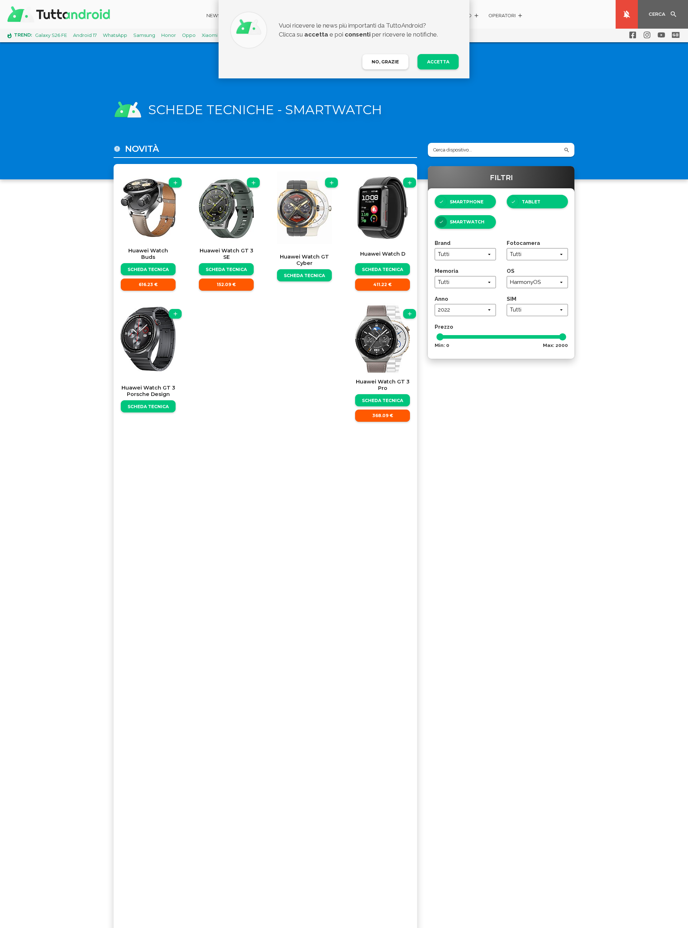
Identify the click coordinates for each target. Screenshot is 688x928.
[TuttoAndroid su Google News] (674, 35)
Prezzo (444, 327)
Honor (168, 35)
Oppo (189, 35)
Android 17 (85, 35)
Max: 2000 (555, 345)
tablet (531, 201)
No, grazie (385, 61)
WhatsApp (115, 35)
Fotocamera (523, 243)
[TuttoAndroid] (60, 14)
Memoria (446, 271)
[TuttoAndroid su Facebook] (631, 35)
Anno (441, 299)
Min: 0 (442, 345)
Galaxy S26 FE (51, 35)
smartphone (466, 201)
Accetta (438, 61)
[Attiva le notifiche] (627, 14)
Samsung (144, 35)
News (213, 15)
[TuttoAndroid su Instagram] (646, 35)
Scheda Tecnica (148, 269)
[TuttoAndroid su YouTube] (660, 35)
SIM (511, 299)
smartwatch (467, 221)
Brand (442, 243)
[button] (505, 16)
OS (511, 271)
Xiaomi (210, 35)
